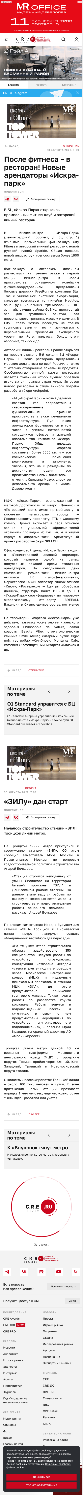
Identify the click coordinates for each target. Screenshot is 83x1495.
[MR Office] (40, 16)
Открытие (68, 141)
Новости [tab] (40, 82)
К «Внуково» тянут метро (37, 1173)
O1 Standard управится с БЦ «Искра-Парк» (37, 720)
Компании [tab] (67, 82)
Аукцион (29, 1247)
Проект (30, 800)
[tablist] (40, 82)
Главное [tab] (13, 82)
